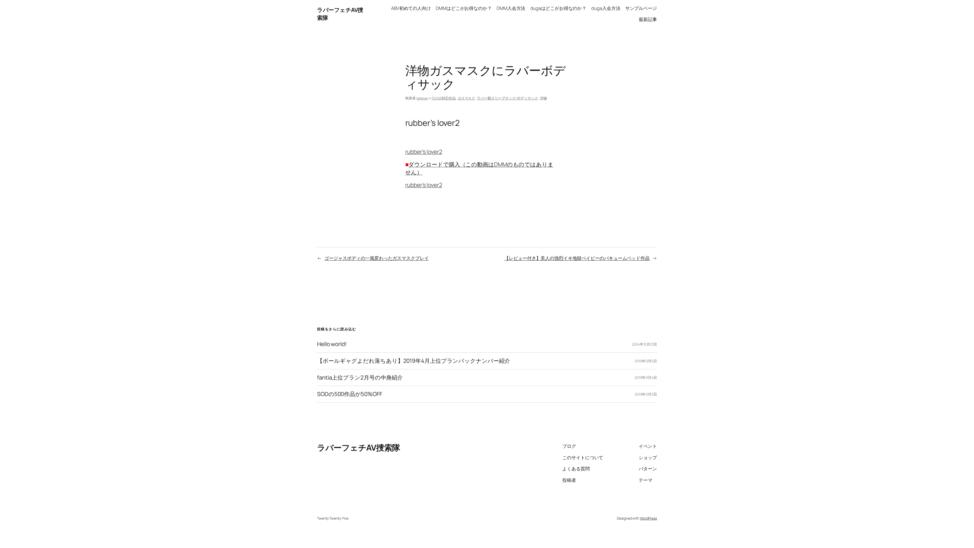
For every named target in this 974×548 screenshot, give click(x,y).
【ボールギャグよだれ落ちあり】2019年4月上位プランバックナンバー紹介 (413, 361)
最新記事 (648, 19)
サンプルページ (641, 8)
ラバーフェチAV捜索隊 (358, 447)
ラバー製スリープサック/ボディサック (507, 98)
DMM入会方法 (511, 8)
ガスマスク (466, 98)
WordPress (648, 518)
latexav (422, 98)
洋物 (543, 98)
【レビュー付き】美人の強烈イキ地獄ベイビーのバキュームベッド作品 (577, 258)
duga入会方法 (605, 8)
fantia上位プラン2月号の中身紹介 (360, 377)
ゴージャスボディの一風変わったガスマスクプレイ (376, 258)
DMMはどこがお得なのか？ (464, 8)
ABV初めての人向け (411, 8)
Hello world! (332, 344)
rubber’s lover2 (423, 152)
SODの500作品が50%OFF (349, 394)
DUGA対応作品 (444, 98)
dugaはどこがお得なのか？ (558, 8)
